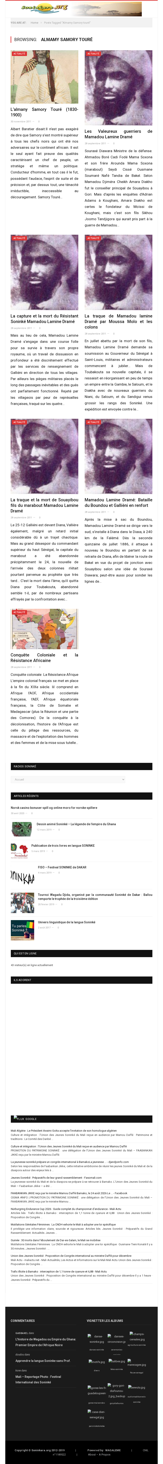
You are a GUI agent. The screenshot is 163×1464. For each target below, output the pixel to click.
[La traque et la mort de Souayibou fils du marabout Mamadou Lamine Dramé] (44, 456)
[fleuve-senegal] (137, 1364)
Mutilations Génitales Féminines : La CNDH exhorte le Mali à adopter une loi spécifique (63, 1224)
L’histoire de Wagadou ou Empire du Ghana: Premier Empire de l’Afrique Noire (45, 1342)
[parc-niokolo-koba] (97, 1417)
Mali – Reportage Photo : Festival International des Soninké (38, 1379)
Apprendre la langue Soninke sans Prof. (43, 1360)
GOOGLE (31, 1119)
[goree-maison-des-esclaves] (100, 1393)
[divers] (97, 1362)
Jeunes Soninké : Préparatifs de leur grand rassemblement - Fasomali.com (56, 1177)
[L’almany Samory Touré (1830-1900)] (44, 77)
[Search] (150, 9)
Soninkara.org (41, 1450)
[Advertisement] (68, 1079)
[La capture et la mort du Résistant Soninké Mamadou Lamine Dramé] (44, 272)
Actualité (19, 54)
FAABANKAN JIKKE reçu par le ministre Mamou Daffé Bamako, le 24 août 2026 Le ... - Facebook (69, 1193)
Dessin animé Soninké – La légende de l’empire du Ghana (76, 824)
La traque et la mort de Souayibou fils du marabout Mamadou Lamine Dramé (44, 505)
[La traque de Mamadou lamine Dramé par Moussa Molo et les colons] (118, 272)
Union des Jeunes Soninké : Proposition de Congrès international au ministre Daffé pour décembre (71, 1255)
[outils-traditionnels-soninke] (136, 1387)
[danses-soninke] (97, 1341)
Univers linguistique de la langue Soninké (66, 922)
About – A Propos (99, 1454)
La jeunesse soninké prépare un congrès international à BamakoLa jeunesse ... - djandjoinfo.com (70, 1162)
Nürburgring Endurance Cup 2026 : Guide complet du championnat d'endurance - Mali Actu (66, 1209)
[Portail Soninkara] (81, 8)
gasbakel (21, 1333)
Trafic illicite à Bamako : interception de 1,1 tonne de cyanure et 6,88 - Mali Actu (59, 1271)
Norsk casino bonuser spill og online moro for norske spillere (54, 807)
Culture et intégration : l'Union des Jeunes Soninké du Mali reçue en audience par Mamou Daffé (69, 1146)
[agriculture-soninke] (137, 1339)
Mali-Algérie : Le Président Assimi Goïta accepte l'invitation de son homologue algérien (64, 1130)
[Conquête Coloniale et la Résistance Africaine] (44, 629)
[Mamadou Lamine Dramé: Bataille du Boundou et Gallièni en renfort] (118, 456)
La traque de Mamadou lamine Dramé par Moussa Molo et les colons (118, 321)
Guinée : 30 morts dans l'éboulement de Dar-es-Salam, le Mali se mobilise (55, 1240)
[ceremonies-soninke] (117, 1341)
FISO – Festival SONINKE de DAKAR (62, 867)
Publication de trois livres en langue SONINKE (63, 845)
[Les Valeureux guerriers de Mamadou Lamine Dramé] (118, 88)
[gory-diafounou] (117, 1396)
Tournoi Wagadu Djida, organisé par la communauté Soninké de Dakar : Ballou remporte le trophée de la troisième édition (95, 897)
